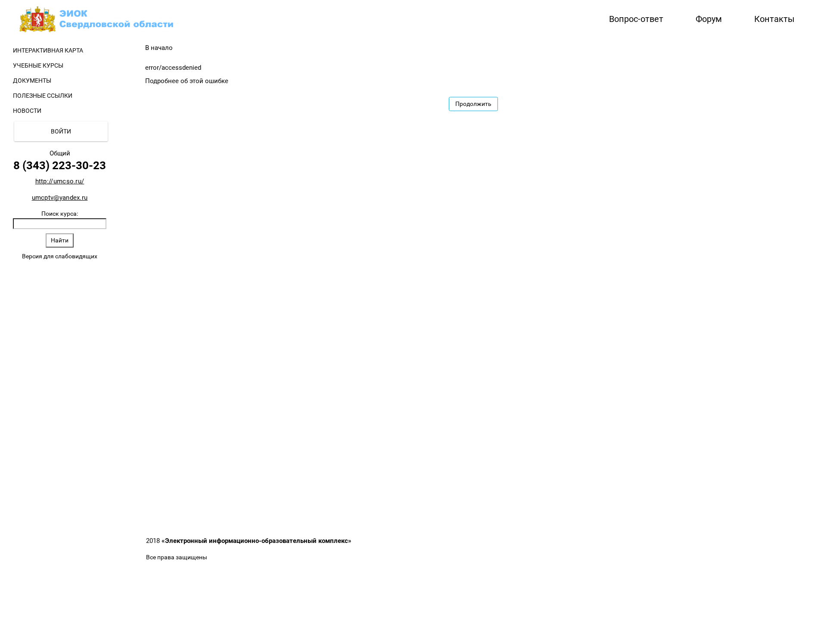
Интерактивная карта (48, 50)
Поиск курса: (59, 213)
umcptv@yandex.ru (60, 198)
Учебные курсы (38, 65)
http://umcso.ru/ (59, 181)
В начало (159, 48)
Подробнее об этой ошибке (186, 81)
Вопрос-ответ (636, 19)
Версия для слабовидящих (59, 256)
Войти (61, 131)
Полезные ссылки (42, 95)
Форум (709, 19)
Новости (27, 110)
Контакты (774, 19)
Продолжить (473, 103)
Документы (32, 80)
